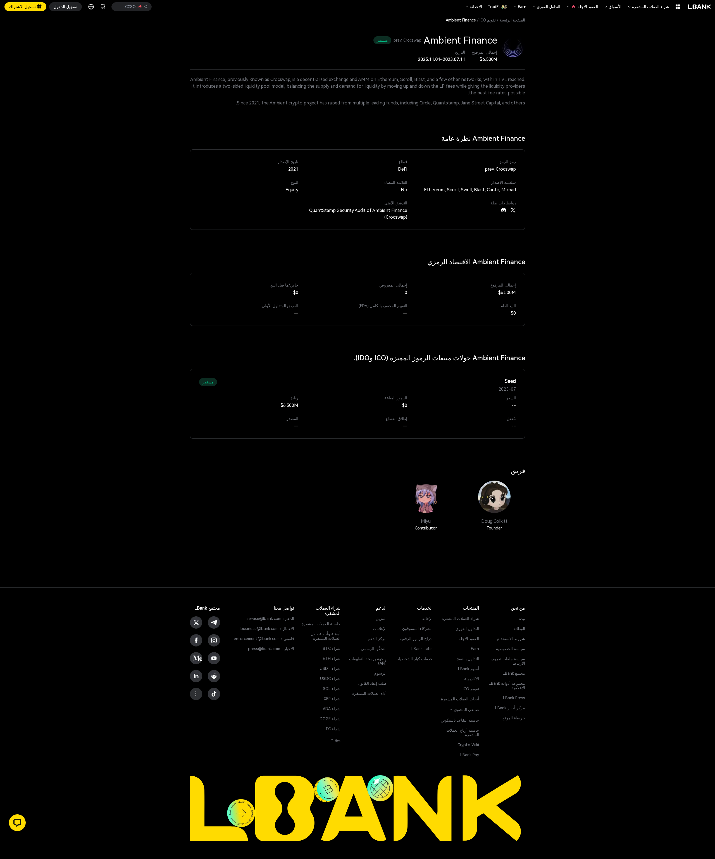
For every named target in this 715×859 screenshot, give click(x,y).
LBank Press (514, 698)
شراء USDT (330, 668)
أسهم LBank (468, 669)
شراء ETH (331, 658)
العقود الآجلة (582, 6)
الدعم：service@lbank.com (270, 618)
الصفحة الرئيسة (512, 20)
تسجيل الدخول (65, 6)
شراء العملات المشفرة (648, 6)
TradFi (493, 6)
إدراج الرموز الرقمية (416, 638)
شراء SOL (331, 688)
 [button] (119, 7)
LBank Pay (469, 755)
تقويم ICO (488, 20)
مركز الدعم (377, 638)
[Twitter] (513, 210)
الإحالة (427, 618)
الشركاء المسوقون (417, 628)
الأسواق (612, 6)
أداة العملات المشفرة (369, 693)
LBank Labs (422, 648)
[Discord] (503, 210)
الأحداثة (473, 6)
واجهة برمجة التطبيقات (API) (368, 661)
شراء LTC (332, 729)
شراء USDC (330, 678)
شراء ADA (331, 709)
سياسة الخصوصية (510, 648)
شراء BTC (331, 648)
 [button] (146, 7)
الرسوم (380, 673)
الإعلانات (380, 628)
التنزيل (381, 618)
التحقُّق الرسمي (374, 648)
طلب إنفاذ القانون (372, 683)
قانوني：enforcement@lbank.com (264, 638)
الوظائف (518, 628)
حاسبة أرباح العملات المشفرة (462, 732)
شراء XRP (332, 698)
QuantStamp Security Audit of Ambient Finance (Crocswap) (358, 214)
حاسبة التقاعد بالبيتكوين (460, 720)
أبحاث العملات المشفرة (460, 699)
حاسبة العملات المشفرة (321, 624)
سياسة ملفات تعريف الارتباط (508, 661)
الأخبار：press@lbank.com (271, 648)
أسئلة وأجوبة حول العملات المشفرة (325, 636)
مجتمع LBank (514, 673)
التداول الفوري (546, 6)
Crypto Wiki (468, 745)
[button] (17, 822)
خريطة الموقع (513, 718)
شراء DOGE (330, 719)
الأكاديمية (471, 679)
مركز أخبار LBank (510, 708)
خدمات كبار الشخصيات (414, 659)
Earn (519, 6)
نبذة (522, 618)
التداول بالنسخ (467, 659)
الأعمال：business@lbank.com (267, 628)
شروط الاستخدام (511, 638)
